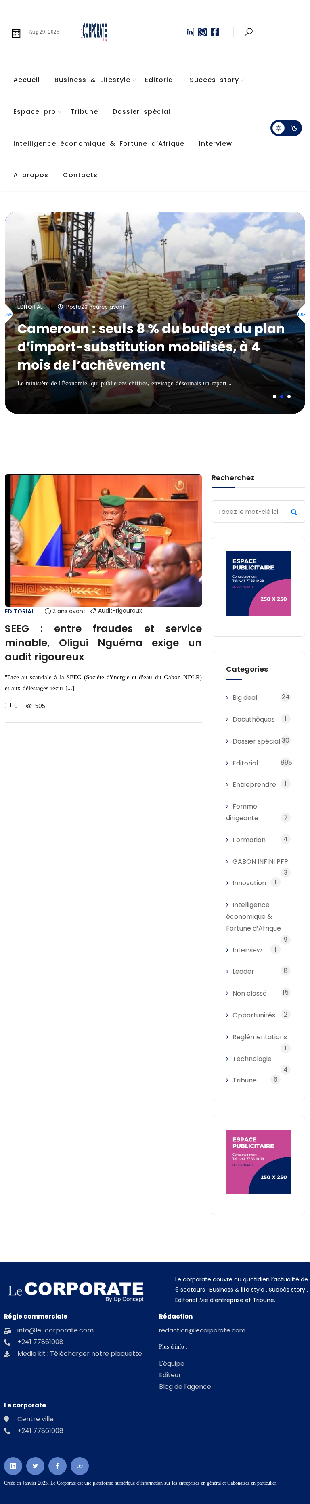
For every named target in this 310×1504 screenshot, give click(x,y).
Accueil (26, 79)
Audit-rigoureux (120, 611)
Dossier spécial (141, 111)
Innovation (249, 883)
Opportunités (253, 1015)
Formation (249, 839)
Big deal (244, 697)
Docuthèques (253, 719)
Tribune (84, 111)
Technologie (252, 1058)
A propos (30, 175)
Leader (243, 971)
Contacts (80, 175)
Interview (215, 143)
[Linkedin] (190, 32)
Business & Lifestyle (92, 79)
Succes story (214, 79)
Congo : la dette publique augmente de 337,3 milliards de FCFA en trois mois (146, 356)
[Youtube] (80, 1466)
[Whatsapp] (202, 32)
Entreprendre (254, 784)
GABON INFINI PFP (260, 861)
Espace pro (34, 111)
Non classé (249, 993)
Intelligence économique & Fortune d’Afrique (98, 143)
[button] (274, 396)
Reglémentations (259, 1037)
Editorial (160, 79)
